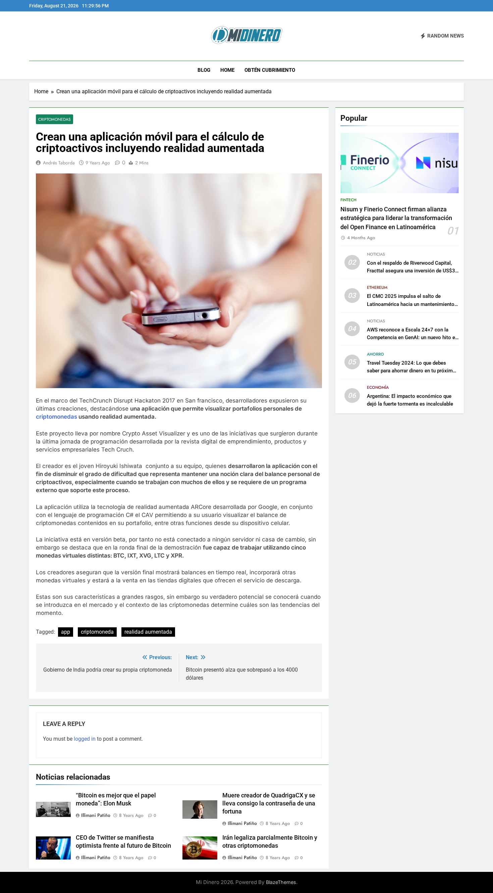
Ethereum (377, 287)
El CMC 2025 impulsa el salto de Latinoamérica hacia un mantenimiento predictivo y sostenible (410, 304)
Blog (204, 70)
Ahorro (375, 354)
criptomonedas (56, 416)
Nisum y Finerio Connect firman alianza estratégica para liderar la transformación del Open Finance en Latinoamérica (396, 218)
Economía (378, 387)
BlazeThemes (281, 882)
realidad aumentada (148, 632)
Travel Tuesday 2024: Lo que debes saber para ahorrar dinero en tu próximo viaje (411, 370)
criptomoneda (97, 632)
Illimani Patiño (95, 815)
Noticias (376, 254)
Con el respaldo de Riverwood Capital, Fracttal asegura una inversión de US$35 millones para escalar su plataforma (412, 270)
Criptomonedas (54, 119)
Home (227, 70)
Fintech (348, 200)
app (65, 632)
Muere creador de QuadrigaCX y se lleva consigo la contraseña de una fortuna (268, 803)
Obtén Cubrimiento (269, 70)
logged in (85, 739)
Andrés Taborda (59, 162)
